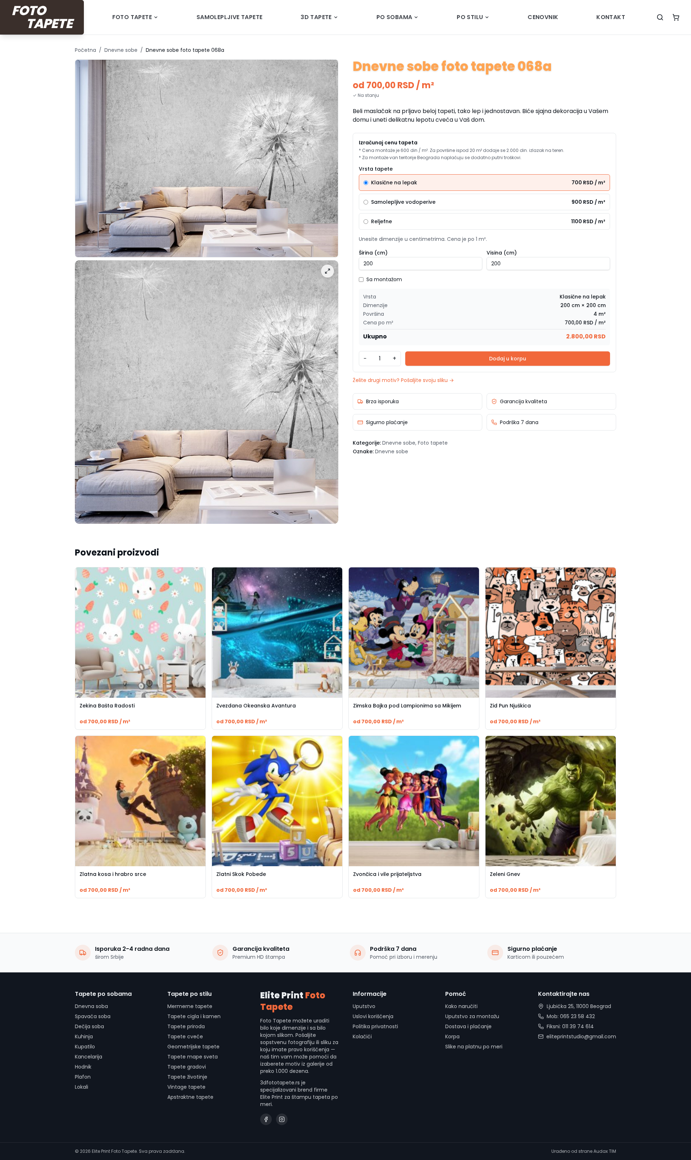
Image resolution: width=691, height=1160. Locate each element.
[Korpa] (675, 17)
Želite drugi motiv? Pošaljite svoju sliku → (403, 380)
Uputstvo (364, 1006)
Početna (85, 50)
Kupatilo (85, 1046)
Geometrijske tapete (193, 1046)
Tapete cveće (185, 1036)
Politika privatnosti (375, 1026)
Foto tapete (132, 17)
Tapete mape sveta (192, 1056)
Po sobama (394, 17)
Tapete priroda (186, 1026)
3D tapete (316, 17)
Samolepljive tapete (230, 17)
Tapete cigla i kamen (194, 1016)
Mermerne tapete (189, 1006)
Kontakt (610, 17)
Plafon (83, 1076)
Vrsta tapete (376, 168)
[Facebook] (266, 1119)
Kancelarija (88, 1056)
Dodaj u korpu (507, 358)
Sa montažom (384, 279)
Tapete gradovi (186, 1066)
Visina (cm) (502, 252)
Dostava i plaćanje (468, 1026)
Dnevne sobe (120, 50)
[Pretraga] (660, 17)
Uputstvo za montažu (472, 1016)
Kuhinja (84, 1036)
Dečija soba (89, 1026)
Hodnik (83, 1066)
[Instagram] (282, 1119)
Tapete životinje (187, 1076)
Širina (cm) (373, 252)
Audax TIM (604, 1151)
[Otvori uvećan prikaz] (327, 271)
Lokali (81, 1087)
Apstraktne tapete (190, 1097)
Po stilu (470, 17)
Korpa (452, 1036)
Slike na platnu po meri (473, 1046)
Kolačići (362, 1036)
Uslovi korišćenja (373, 1016)
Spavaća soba (92, 1016)
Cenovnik (543, 17)
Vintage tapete (186, 1087)
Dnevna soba (91, 1006)
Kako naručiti (461, 1006)
